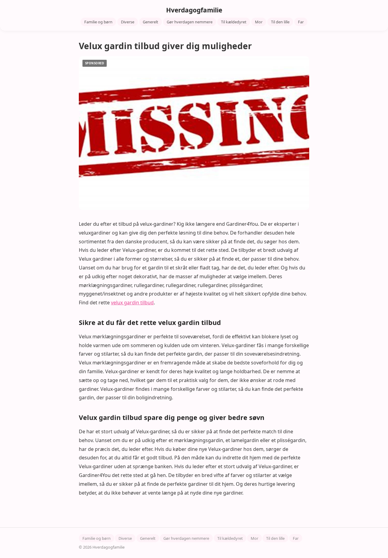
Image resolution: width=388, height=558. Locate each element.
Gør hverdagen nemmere (189, 22)
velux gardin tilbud (132, 302)
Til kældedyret (233, 22)
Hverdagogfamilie (194, 10)
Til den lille (280, 22)
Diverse (127, 22)
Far (301, 22)
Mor (259, 22)
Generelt (150, 22)
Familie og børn (98, 22)
